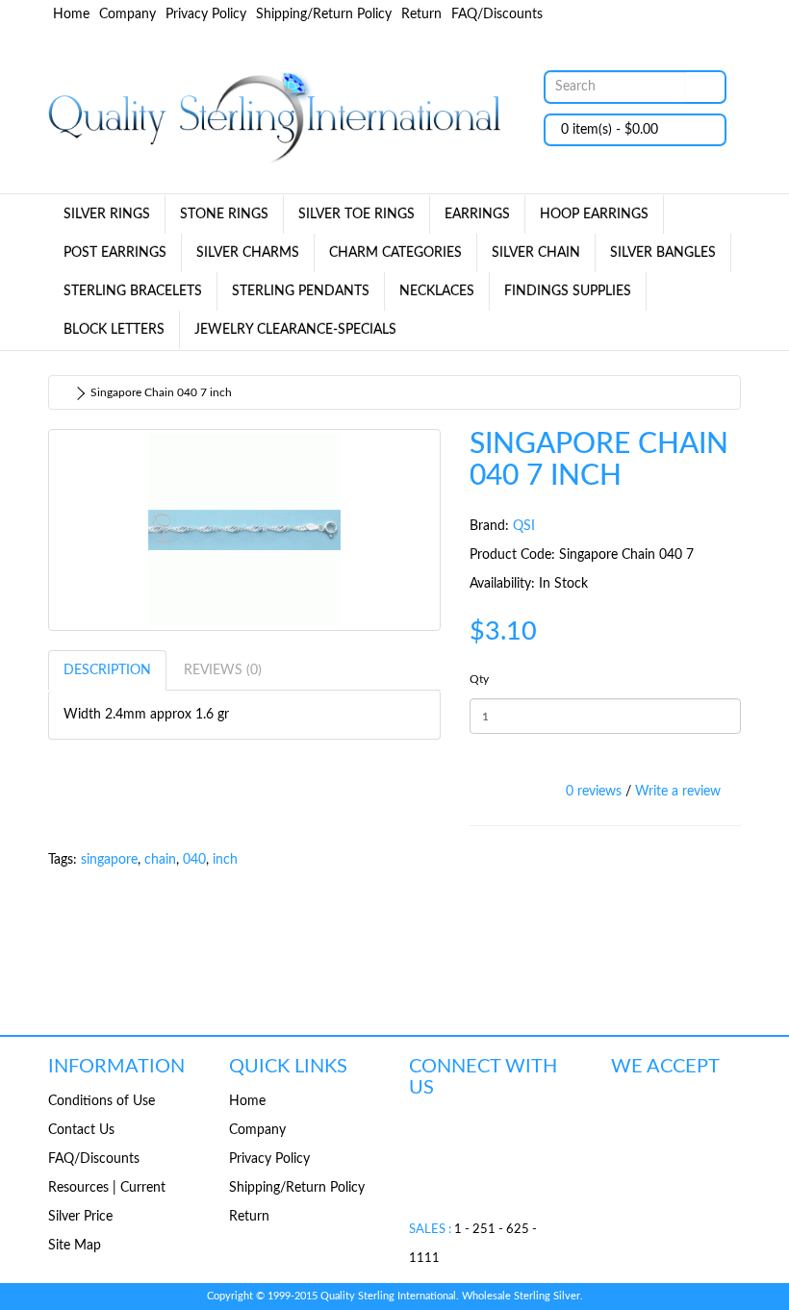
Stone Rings (224, 214)
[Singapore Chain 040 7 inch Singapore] (244, 530)
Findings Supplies (567, 291)
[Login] (664, 15)
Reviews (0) (223, 670)
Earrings (477, 214)
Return (421, 14)
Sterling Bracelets (133, 291)
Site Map (74, 1245)
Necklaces (436, 291)
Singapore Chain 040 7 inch (161, 392)
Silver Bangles (663, 253)
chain (160, 860)
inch (225, 860)
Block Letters (114, 330)
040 (194, 860)
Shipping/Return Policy (324, 14)
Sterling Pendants (300, 291)
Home (71, 14)
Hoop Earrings (594, 214)
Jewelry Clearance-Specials (295, 330)
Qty (479, 679)
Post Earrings (115, 253)
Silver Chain (536, 253)
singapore (109, 860)
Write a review (678, 791)
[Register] (631, 15)
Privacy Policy (205, 14)
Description (107, 670)
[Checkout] (721, 15)
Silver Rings (107, 214)
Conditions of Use (101, 1101)
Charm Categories (395, 253)
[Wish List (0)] (693, 15)
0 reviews (594, 791)
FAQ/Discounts (497, 14)
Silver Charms (247, 253)
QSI (524, 526)
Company (127, 14)
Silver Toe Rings (356, 214)
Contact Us (81, 1130)
